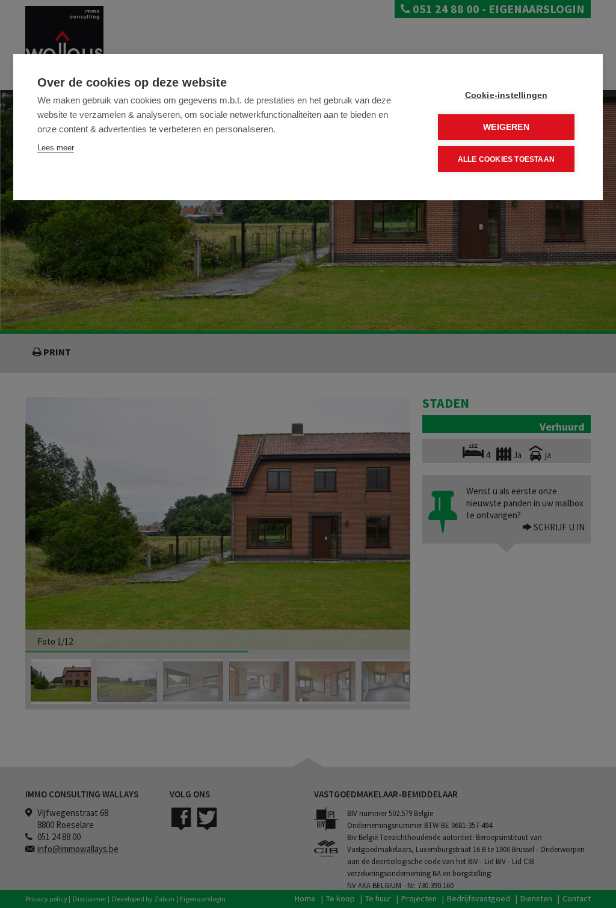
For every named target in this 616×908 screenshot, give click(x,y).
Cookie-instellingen (506, 95)
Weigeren (506, 127)
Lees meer (55, 147)
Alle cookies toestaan (506, 159)
